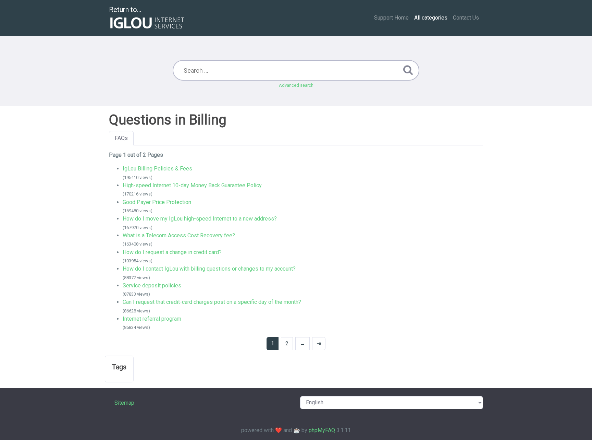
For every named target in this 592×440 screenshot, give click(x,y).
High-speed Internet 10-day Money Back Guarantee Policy (192, 185)
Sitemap (124, 403)
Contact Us (466, 17)
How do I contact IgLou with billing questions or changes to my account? (209, 268)
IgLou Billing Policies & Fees (157, 168)
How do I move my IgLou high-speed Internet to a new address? (200, 218)
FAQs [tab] (121, 138)
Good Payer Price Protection (157, 202)
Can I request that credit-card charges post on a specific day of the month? (212, 302)
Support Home (391, 17)
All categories (430, 17)
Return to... (125, 9)
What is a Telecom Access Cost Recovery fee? (179, 235)
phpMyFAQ (322, 430)
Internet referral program (152, 319)
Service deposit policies (152, 285)
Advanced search (296, 85)
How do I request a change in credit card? (172, 252)
